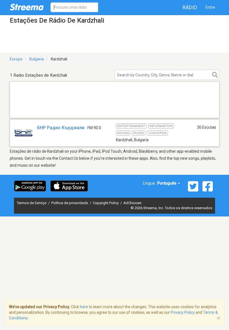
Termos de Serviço (32, 203)
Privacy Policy (183, 312)
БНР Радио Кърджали (60, 127)
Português (167, 183)
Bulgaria (36, 59)
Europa (16, 59)
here (84, 307)
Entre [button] (210, 7)
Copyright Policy (106, 203)
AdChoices (132, 203)
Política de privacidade (70, 203)
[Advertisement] (114, 110)
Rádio (190, 7)
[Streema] (27, 7)
